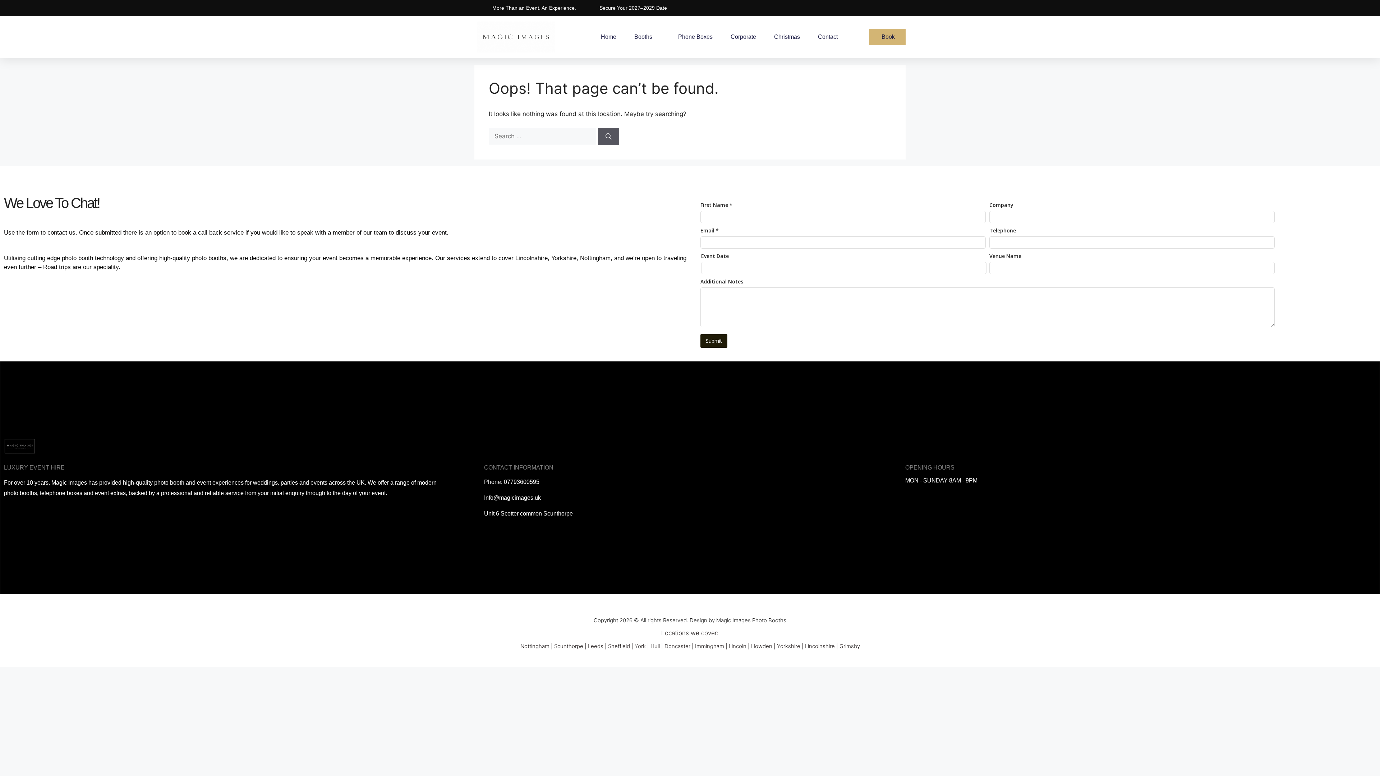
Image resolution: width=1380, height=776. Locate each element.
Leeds (595, 646)
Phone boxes (695, 37)
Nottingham (534, 646)
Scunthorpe (568, 646)
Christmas (787, 37)
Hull (655, 646)
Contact (828, 37)
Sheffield (619, 646)
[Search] (608, 136)
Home (608, 37)
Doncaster (677, 646)
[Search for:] (543, 136)
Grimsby (850, 646)
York (640, 646)
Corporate (743, 37)
